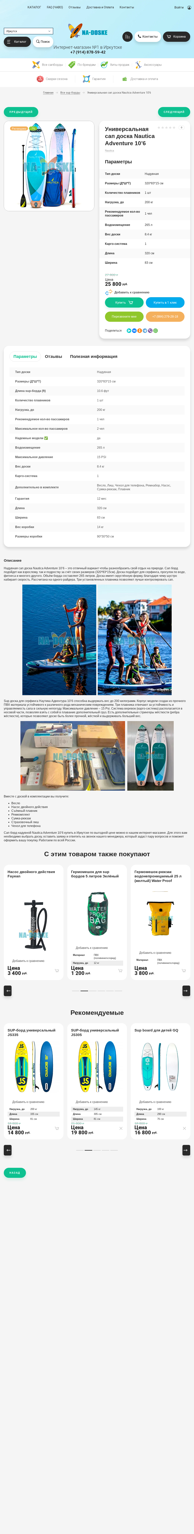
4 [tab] (105, 1150)
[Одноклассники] (139, 330)
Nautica (109, 150)
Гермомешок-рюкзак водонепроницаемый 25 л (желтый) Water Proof (158, 876)
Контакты (127, 7)
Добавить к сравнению (28, 960)
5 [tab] (114, 1150)
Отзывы (75, 7)
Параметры (25, 356)
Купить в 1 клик (165, 302)
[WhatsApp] (155, 330)
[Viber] (150, 330)
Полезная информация (93, 356)
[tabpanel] (33, 922)
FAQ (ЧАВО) (55, 7)
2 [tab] (88, 1150)
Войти (179, 7)
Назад (14, 1172)
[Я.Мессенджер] (129, 330)
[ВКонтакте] (134, 330)
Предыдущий (21, 112)
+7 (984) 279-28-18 (165, 316)
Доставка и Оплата (100, 7)
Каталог (34, 7)
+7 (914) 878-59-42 (88, 52)
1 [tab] (80, 1150)
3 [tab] (97, 1150)
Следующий (174, 112)
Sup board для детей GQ (156, 1030)
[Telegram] (145, 330)
